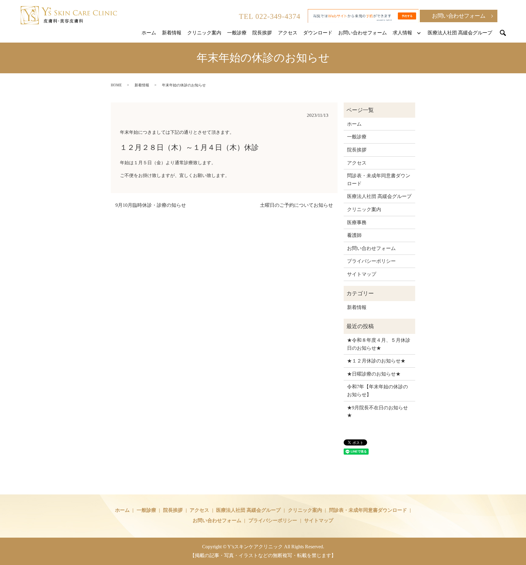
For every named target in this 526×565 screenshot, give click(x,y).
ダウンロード (317, 32)
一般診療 (237, 32)
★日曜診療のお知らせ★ (374, 373)
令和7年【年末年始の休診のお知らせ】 (377, 390)
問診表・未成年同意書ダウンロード (378, 179)
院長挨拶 (262, 32)
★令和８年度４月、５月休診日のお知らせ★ (378, 344)
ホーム (149, 32)
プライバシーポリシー (371, 261)
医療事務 (356, 222)
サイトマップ (361, 274)
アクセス (287, 32)
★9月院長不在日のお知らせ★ (377, 411)
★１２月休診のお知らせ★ (376, 360)
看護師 (354, 235)
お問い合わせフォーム (458, 16)
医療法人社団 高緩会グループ (460, 32)
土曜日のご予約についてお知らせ (296, 205)
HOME (116, 85)
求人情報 (402, 32)
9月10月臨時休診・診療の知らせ (150, 205)
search (502, 32)
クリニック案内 (204, 32)
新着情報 (171, 32)
